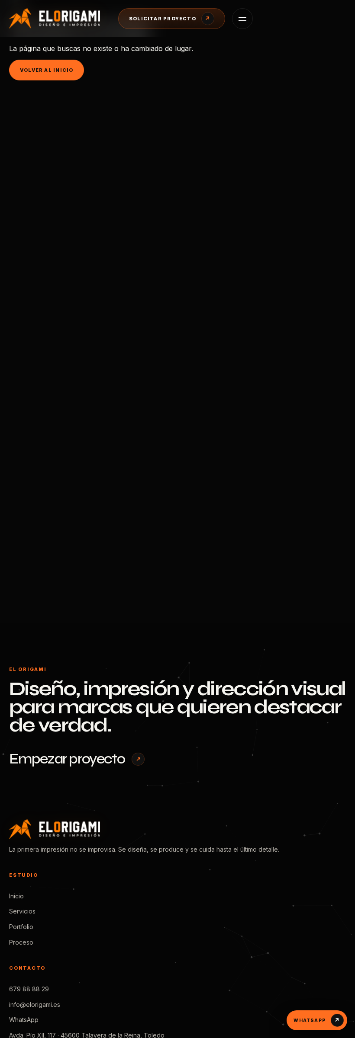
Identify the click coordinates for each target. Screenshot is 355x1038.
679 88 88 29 (29, 989)
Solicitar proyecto (169, 18)
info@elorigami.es (34, 1004)
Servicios (22, 911)
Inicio (16, 896)
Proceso (21, 942)
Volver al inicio (46, 70)
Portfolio (21, 926)
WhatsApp (24, 1019)
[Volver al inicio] (56, 18)
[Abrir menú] (242, 18)
